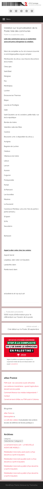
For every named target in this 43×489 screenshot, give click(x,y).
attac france (8, 413)
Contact (7, 396)
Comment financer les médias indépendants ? (21, 393)
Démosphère (9, 416)
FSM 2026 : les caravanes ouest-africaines (19, 383)
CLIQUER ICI (14, 364)
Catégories (7, 438)
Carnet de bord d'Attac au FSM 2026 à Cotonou (21, 399)
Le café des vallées (11, 420)
